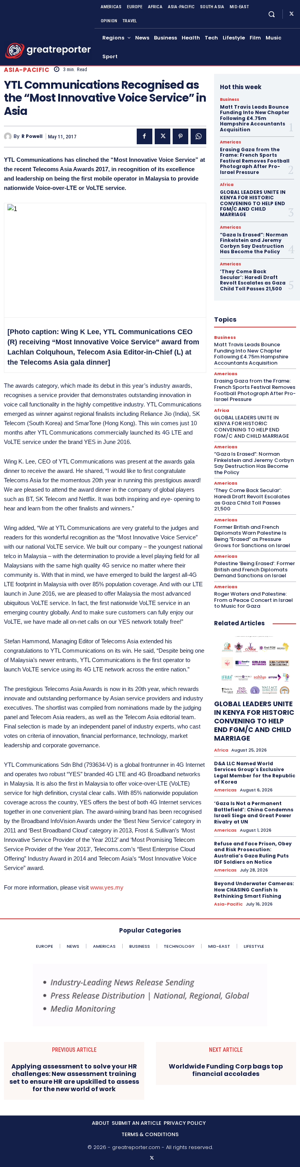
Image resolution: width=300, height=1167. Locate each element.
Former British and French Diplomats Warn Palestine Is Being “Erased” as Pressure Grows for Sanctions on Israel (252, 536)
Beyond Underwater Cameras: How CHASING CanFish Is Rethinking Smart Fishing (254, 889)
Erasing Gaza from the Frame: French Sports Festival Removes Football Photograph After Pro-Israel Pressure (254, 160)
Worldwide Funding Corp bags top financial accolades (226, 1070)
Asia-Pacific (26, 70)
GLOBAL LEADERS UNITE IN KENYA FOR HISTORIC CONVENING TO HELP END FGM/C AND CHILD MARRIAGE (253, 203)
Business (229, 100)
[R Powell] (9, 136)
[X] (291, 14)
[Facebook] (144, 136)
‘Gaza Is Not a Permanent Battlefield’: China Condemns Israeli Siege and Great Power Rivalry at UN (253, 812)
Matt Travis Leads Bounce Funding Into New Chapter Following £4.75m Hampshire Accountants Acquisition (254, 118)
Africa (227, 185)
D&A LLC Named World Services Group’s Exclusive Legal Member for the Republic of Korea (254, 772)
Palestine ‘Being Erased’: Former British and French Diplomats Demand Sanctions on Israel (254, 569)
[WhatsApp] (198, 136)
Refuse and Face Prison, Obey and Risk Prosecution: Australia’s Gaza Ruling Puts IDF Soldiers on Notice (253, 852)
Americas (230, 142)
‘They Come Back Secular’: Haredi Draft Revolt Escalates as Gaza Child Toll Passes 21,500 (253, 280)
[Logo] (48, 50)
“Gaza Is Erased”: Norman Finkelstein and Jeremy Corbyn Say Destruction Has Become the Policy (254, 243)
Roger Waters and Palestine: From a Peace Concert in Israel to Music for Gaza (253, 600)
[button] (271, 13)
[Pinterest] (180, 136)
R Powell (32, 136)
